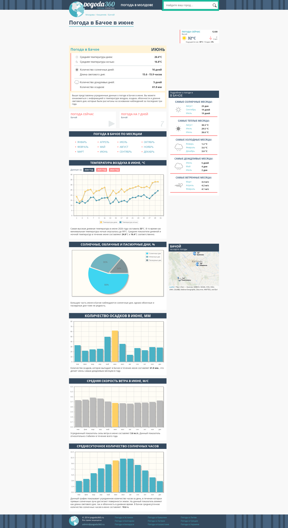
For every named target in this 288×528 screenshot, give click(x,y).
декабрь (149, 151)
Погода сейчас (191, 31)
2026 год (89, 170)
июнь (104, 151)
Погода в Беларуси (124, 524)
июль (123, 142)
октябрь (149, 142)
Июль (189, 113)
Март (189, 181)
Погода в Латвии (156, 520)
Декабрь (190, 151)
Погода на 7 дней (134, 114)
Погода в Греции (189, 520)
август (124, 147)
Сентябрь (191, 109)
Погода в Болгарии (124, 520)
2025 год (101, 170)
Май (188, 166)
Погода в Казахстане (158, 524)
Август (189, 105)
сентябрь (126, 151)
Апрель (190, 185)
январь (82, 142)
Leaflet (171, 287)
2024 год (114, 170)
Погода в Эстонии (124, 517)
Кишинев (101, 14)
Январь (190, 143)
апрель (104, 142)
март (80, 151)
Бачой (111, 14)
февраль (82, 147)
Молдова (90, 14)
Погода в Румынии (157, 517)
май (102, 147)
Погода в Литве (189, 517)
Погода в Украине (190, 524)
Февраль (190, 147)
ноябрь (148, 147)
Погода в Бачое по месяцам (117, 134)
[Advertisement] (123, 36)
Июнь (189, 132)
